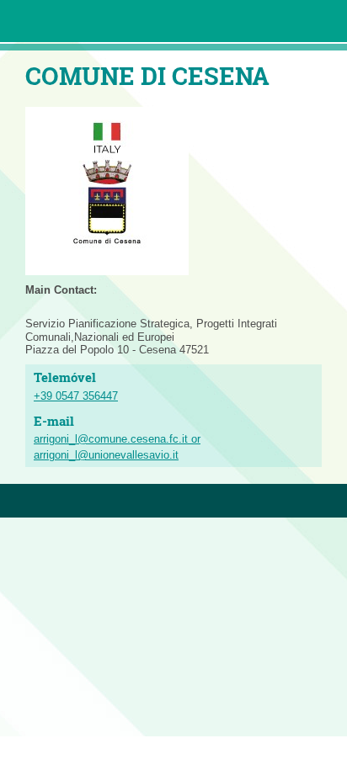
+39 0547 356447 (76, 396)
